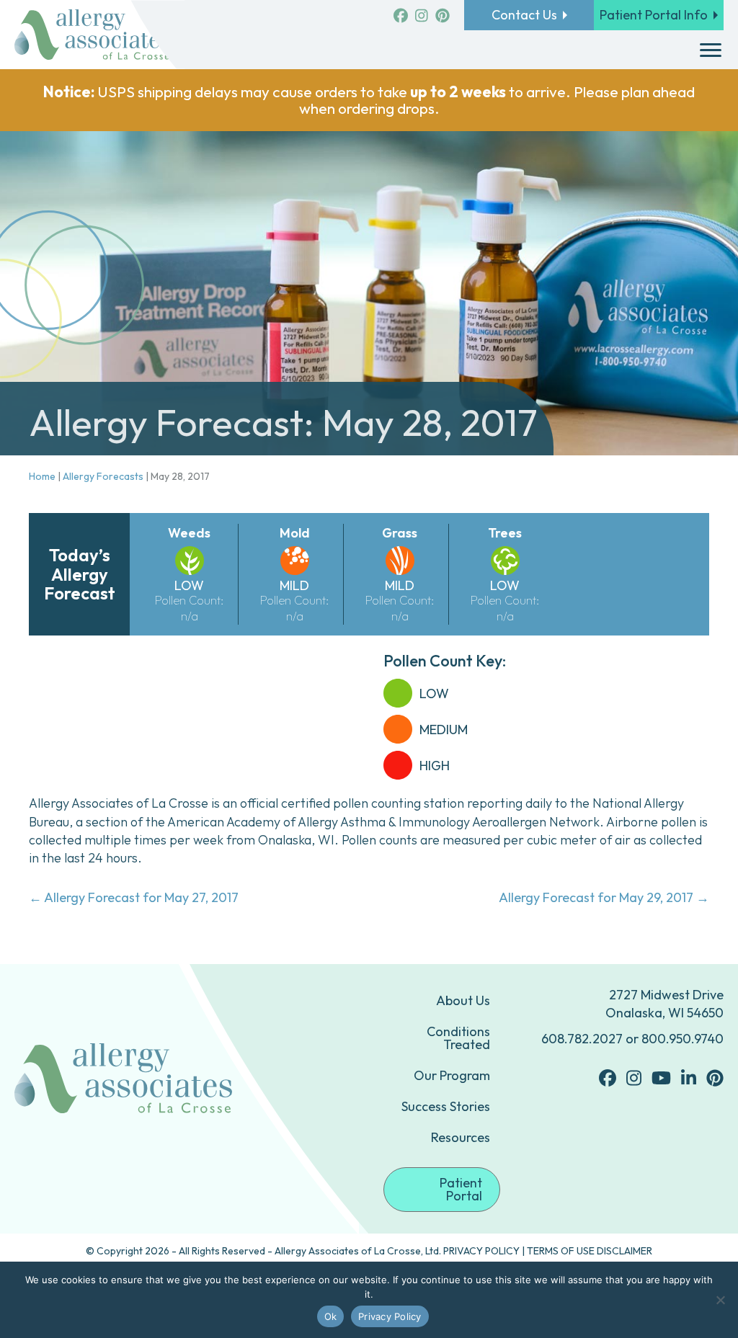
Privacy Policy (390, 1316)
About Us (463, 1000)
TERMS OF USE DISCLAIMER (589, 1250)
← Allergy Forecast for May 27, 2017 (134, 897)
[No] (720, 1300)
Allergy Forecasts (103, 476)
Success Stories (445, 1106)
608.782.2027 (582, 1038)
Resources (460, 1137)
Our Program (452, 1075)
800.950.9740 (682, 1038)
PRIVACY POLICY (481, 1250)
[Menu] (710, 50)
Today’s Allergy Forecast (79, 573)
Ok (330, 1316)
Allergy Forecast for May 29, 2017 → (604, 897)
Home (42, 476)
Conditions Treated (458, 1038)
